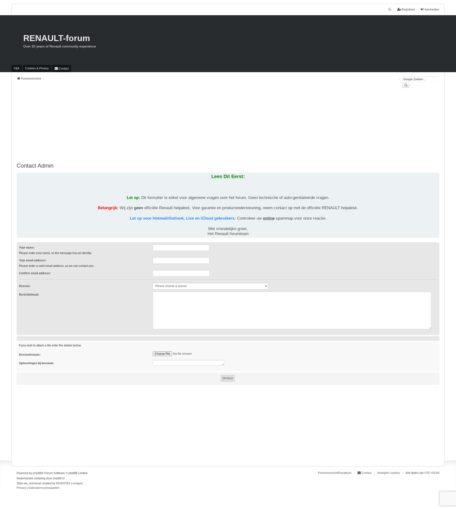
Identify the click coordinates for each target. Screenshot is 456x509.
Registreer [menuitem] (408, 9)
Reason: (24, 286)
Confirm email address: (35, 273)
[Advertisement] (159, 128)
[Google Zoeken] (405, 85)
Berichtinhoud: (29, 294)
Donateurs (345, 473)
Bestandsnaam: (30, 354)
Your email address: (32, 260)
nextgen (77, 483)
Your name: (26, 247)
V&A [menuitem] (16, 68)
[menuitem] (37, 68)
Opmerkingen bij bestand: (36, 363)
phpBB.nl (59, 478)
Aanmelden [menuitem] (431, 9)
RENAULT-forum (56, 38)
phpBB (37, 473)
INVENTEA (63, 483)
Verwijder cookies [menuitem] (388, 473)
